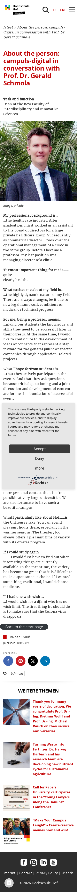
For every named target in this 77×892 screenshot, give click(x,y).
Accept (39, 449)
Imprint (9, 873)
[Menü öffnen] (72, 10)
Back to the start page (24, 626)
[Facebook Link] (24, 862)
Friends (68, 873)
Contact (25, 873)
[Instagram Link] (33, 862)
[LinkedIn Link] (43, 862)
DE (55, 10)
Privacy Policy (47, 873)
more (39, 468)
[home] (18, 18)
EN (62, 10)
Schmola (17, 673)
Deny (39, 458)
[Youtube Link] (53, 862)
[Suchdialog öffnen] (46, 10)
